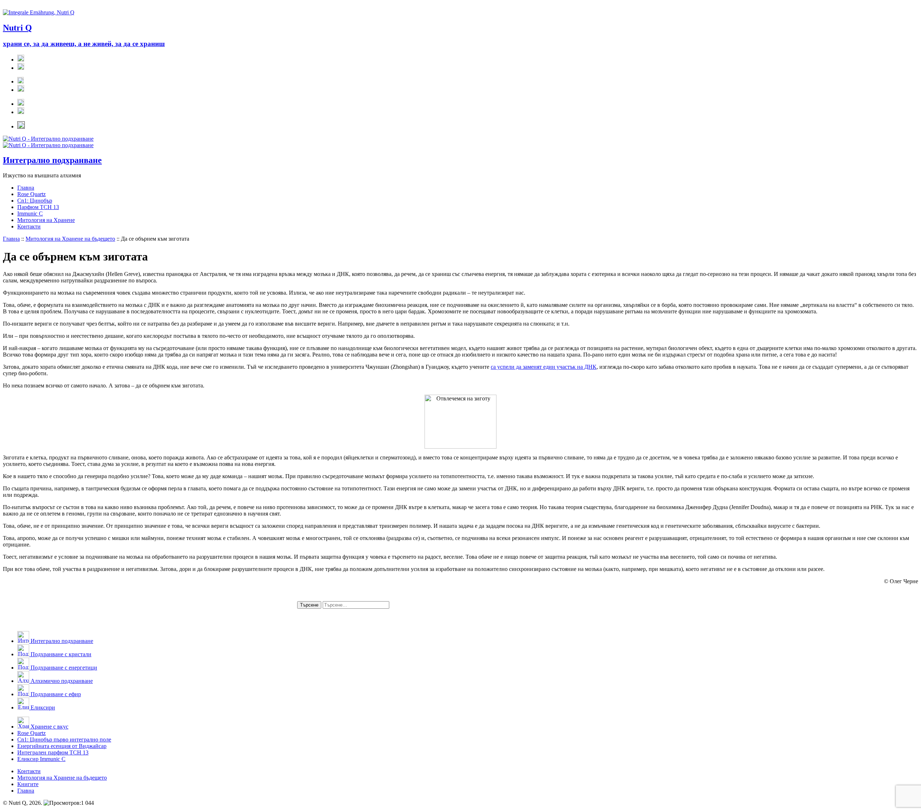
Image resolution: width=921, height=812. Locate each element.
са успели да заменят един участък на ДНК (543, 367)
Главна (25, 188)
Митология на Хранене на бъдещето (70, 239)
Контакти (29, 226)
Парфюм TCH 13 (38, 207)
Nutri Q (17, 27)
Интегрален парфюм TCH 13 (53, 752)
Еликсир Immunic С (41, 759)
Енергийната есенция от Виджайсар (61, 746)
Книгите (27, 784)
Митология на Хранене (46, 220)
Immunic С (30, 213)
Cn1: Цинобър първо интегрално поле (64, 739)
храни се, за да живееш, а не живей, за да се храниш (84, 43)
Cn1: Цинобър (34, 201)
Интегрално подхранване (52, 160)
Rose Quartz (31, 194)
